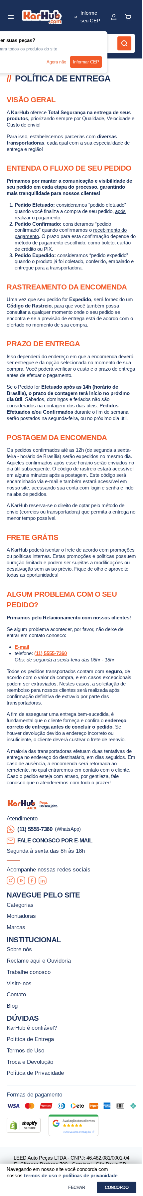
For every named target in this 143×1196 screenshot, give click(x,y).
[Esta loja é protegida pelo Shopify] (24, 1125)
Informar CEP (86, 61)
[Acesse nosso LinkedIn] (43, 880)
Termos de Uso (25, 1050)
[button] (11, 17)
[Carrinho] (128, 17)
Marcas (16, 927)
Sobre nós (19, 949)
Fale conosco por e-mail (54, 840)
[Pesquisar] (124, 43)
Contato (16, 994)
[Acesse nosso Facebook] (32, 880)
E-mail (22, 647)
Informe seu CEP (90, 16)
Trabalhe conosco (29, 972)
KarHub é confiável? (32, 1027)
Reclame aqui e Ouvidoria (39, 960)
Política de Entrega (30, 1039)
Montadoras (21, 916)
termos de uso (40, 1175)
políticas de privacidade (90, 1175)
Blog (12, 1005)
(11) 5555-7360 (50, 653)
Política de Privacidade (35, 1072)
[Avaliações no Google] (73, 1125)
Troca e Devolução (30, 1061)
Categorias (20, 905)
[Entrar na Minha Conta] (113, 17)
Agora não (56, 61)
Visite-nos (19, 983)
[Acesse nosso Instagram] (11, 880)
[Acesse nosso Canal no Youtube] (21, 880)
